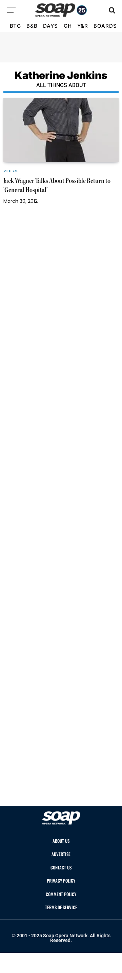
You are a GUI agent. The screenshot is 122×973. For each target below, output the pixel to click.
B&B (32, 26)
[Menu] (11, 10)
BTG (15, 26)
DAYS (50, 26)
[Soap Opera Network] (61, 10)
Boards (105, 26)
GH (68, 26)
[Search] (111, 10)
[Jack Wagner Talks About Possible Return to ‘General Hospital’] (61, 130)
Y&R (82, 26)
